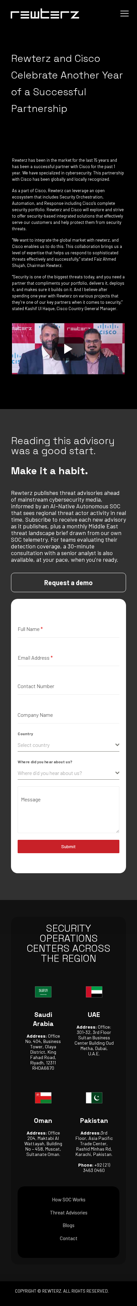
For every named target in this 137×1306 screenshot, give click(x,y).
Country (25, 733)
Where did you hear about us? (45, 761)
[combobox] (68, 745)
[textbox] (66, 745)
